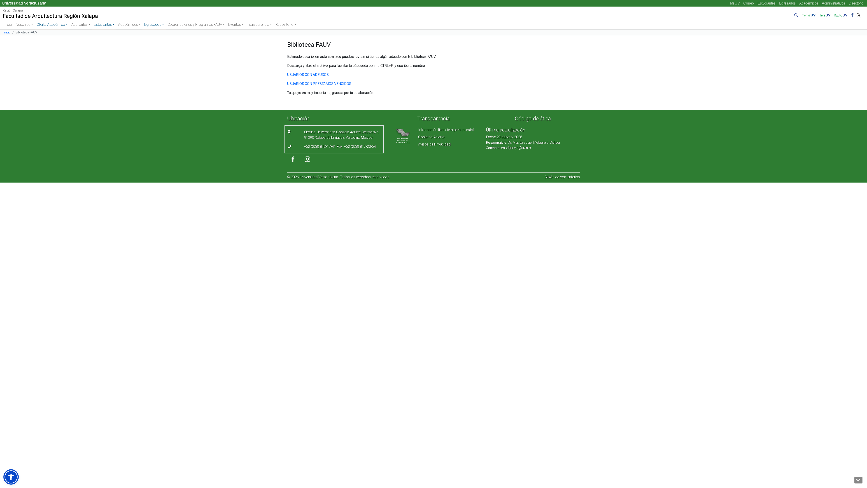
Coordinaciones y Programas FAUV (195, 24)
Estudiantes (766, 3)
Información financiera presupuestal (445, 130)
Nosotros (23, 24)
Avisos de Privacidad (434, 144)
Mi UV (735, 3)
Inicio (8, 24)
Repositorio (284, 24)
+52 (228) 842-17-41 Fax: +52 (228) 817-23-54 (340, 146)
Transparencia (258, 24)
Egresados (787, 3)
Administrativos (833, 3)
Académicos (808, 3)
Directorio (856, 3)
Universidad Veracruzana (24, 3)
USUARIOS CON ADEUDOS (308, 75)
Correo (748, 3)
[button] (795, 15)
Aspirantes (79, 24)
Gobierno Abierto (431, 137)
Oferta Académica (51, 24)
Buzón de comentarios (562, 177)
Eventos (234, 24)
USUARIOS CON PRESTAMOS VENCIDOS (319, 84)
